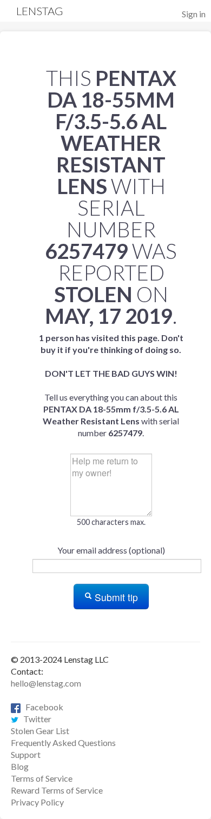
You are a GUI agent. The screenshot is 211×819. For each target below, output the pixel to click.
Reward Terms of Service (57, 790)
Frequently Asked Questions (63, 742)
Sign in (194, 14)
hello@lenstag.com (46, 683)
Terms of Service (41, 778)
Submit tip (115, 597)
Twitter (34, 719)
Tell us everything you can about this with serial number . (111, 385)
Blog (20, 766)
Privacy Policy (37, 802)
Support (26, 754)
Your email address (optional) (111, 550)
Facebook (42, 707)
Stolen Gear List (40, 730)
